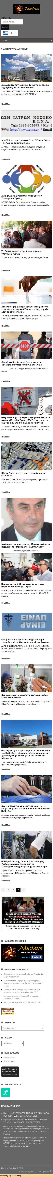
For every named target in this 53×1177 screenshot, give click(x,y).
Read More (5, 104)
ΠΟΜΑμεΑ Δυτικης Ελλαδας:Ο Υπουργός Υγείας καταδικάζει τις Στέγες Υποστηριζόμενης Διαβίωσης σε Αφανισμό (24, 864)
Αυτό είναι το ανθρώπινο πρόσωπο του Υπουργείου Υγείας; (21, 197)
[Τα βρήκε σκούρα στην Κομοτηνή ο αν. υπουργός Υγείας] (26, 234)
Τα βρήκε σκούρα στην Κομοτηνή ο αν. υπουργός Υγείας (21, 252)
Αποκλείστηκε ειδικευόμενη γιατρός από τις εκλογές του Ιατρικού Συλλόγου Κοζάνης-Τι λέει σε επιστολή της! (24, 309)
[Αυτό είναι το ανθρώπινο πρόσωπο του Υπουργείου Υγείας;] (26, 179)
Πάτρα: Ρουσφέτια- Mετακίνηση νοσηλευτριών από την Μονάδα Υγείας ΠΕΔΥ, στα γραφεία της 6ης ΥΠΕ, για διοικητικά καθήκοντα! (25, 420)
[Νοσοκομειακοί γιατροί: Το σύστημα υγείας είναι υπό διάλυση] (26, 678)
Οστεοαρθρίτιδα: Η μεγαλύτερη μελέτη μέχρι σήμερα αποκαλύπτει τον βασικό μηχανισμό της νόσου (23, 983)
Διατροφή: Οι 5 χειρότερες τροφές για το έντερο (23, 1002)
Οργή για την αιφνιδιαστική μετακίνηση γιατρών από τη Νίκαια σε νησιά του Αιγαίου (25, 640)
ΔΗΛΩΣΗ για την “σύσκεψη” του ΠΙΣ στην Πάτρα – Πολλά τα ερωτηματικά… (26, 141)
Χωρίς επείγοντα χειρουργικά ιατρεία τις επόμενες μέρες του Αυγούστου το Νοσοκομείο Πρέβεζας (25, 808)
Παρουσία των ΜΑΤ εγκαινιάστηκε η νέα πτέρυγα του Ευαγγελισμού (22, 585)
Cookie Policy (9, 1058)
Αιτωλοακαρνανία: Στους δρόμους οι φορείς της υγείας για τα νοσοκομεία (25, 86)
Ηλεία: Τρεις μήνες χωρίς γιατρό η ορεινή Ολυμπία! (23, 474)
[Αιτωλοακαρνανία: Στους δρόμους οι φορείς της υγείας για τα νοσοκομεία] (26, 68)
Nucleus (6, 1113)
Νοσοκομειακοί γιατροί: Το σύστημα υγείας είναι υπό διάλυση (24, 696)
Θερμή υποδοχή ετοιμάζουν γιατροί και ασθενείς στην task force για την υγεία (22, 363)
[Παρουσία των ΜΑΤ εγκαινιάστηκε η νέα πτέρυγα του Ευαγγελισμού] (26, 567)
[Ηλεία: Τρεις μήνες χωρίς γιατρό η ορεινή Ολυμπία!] (26, 456)
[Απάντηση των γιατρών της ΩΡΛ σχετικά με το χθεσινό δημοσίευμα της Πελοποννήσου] (26, 519)
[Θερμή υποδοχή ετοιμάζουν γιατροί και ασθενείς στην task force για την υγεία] (26, 345)
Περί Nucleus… (10, 1061)
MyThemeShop (15, 1176)
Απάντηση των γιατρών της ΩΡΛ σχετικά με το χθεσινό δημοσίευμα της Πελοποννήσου (25, 545)
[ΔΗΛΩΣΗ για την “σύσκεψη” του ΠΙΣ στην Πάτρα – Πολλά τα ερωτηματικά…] (26, 124)
